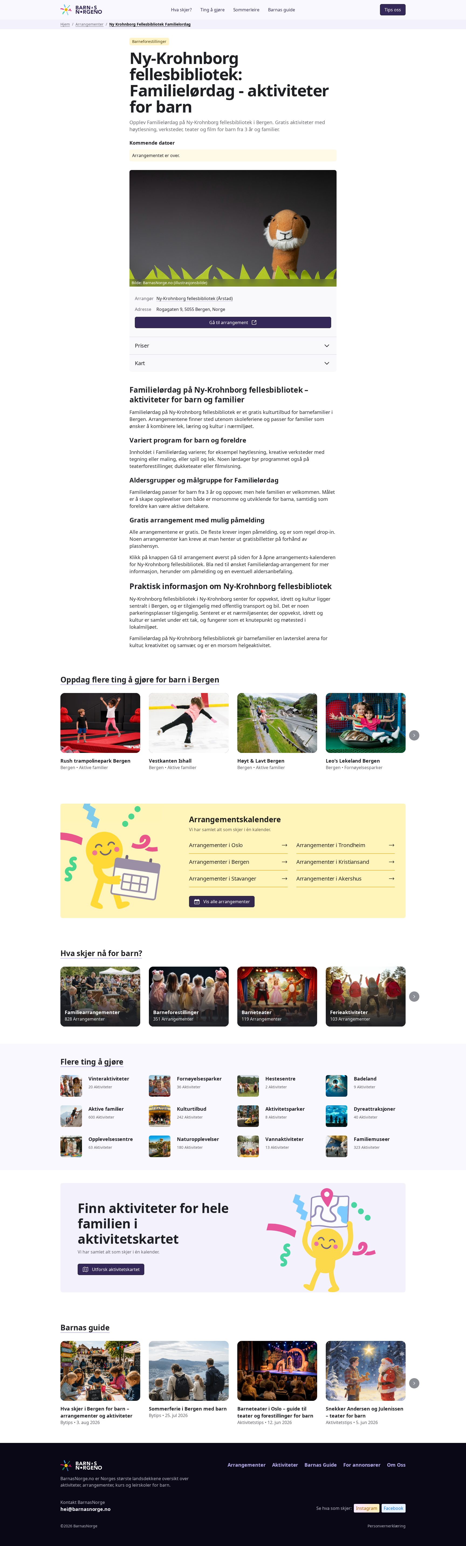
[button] (414, 735)
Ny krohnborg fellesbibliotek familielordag (150, 24)
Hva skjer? (181, 10)
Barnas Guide (320, 1465)
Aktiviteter (285, 1465)
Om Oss (396, 1465)
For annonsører (362, 1465)
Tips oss (393, 10)
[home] (96, 9)
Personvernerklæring (387, 1525)
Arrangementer (90, 24)
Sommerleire (246, 10)
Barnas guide (281, 10)
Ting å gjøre (212, 10)
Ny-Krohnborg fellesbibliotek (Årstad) (194, 298)
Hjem (65, 24)
